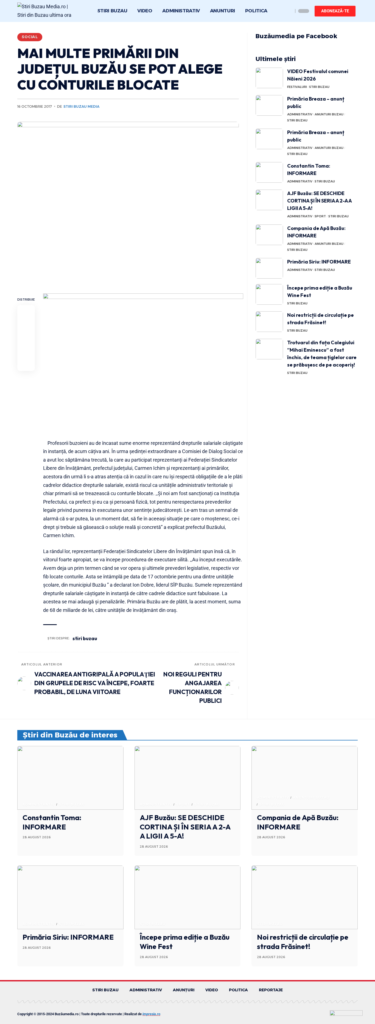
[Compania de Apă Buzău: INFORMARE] (269, 234)
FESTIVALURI (297, 87)
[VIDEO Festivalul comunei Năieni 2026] (269, 78)
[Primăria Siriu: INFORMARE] (269, 268)
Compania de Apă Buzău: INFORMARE (297, 822)
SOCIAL (30, 37)
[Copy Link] (26, 350)
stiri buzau (84, 638)
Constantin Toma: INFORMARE (52, 822)
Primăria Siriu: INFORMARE (319, 262)
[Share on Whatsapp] (26, 324)
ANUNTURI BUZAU (329, 114)
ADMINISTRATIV (299, 114)
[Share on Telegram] (26, 337)
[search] (287, 11)
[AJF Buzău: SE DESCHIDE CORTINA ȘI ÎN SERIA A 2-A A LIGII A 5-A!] (269, 200)
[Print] (26, 364)
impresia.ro (151, 1014)
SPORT (320, 216)
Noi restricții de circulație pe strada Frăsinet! (302, 942)
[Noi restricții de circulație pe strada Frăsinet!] (269, 321)
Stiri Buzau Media (81, 106)
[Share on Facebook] (26, 311)
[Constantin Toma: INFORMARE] (269, 172)
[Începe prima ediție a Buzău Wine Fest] (269, 294)
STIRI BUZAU (319, 87)
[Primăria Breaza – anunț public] (269, 105)
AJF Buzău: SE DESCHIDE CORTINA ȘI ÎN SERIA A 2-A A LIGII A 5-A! (319, 200)
